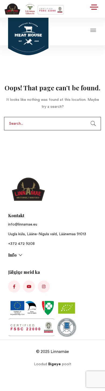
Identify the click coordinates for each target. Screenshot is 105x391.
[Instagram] (44, 287)
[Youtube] (29, 287)
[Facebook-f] (14, 287)
